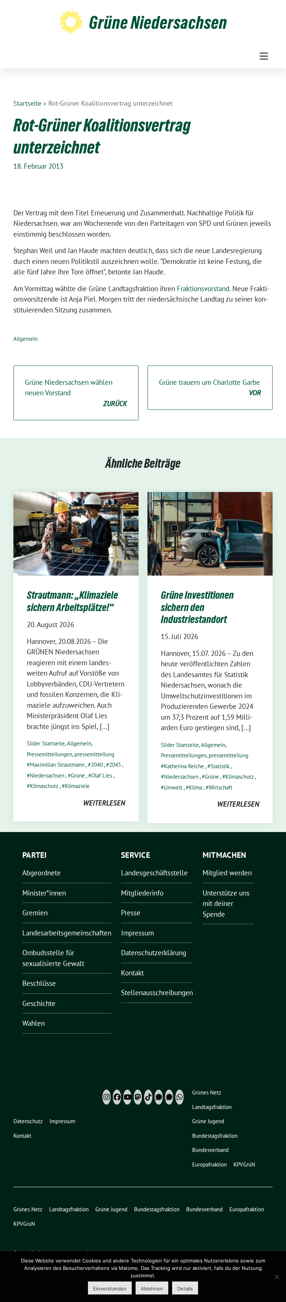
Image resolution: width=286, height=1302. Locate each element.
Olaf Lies (101, 775)
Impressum (137, 932)
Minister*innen (44, 892)
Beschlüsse (39, 983)
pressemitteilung (94, 754)
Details (185, 1289)
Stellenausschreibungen (157, 992)
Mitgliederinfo (142, 892)
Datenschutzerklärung (153, 952)
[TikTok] (148, 1097)
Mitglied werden (227, 872)
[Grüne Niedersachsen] (71, 21)
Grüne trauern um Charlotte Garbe (210, 388)
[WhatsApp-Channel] (179, 1097)
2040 (97, 764)
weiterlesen (104, 802)
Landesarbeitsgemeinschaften (66, 932)
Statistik (219, 766)
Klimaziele (77, 785)
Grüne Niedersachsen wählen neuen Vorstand (76, 393)
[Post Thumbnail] (76, 533)
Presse (130, 912)
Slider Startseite (46, 743)
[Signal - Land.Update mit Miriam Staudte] (169, 1097)
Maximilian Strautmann (57, 764)
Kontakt (132, 972)
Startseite (27, 103)
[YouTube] (127, 1097)
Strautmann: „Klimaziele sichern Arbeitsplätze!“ (72, 601)
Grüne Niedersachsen (158, 22)
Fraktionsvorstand (203, 288)
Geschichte (38, 1003)
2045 (115, 764)
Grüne (78, 775)
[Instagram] (106, 1097)
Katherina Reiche (184, 766)
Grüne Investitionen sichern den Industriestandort (197, 607)
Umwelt (173, 787)
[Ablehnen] (276, 1276)
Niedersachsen (47, 775)
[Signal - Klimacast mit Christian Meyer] (159, 1097)
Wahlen (33, 1023)
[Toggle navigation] (264, 56)
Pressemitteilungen (49, 754)
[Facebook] (117, 1097)
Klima (195, 787)
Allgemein (25, 338)
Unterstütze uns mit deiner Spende (226, 903)
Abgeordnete (41, 872)
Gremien (35, 912)
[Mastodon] (138, 1097)
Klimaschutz (44, 785)
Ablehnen (152, 1289)
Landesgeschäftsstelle (154, 872)
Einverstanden (110, 1289)
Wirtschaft (220, 787)
